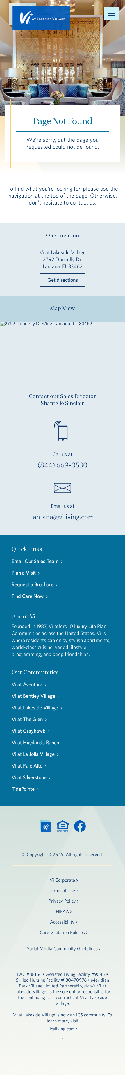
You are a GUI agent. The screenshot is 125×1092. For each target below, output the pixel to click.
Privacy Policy (62, 901)
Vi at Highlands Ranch (35, 742)
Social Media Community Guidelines (62, 948)
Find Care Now (28, 596)
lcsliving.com (62, 1029)
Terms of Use (62, 890)
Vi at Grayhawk (28, 730)
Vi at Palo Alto (27, 765)
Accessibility (62, 922)
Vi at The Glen (27, 719)
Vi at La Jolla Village (33, 754)
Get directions (62, 280)
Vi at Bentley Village (33, 696)
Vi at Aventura (27, 684)
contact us (82, 202)
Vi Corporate (62, 880)
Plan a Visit (24, 572)
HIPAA (62, 911)
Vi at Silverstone (29, 777)
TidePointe (23, 789)
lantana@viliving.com (62, 516)
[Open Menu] (111, 13)
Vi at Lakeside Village (35, 707)
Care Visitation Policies (62, 932)
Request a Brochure (32, 584)
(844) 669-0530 (63, 464)
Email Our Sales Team (35, 561)
